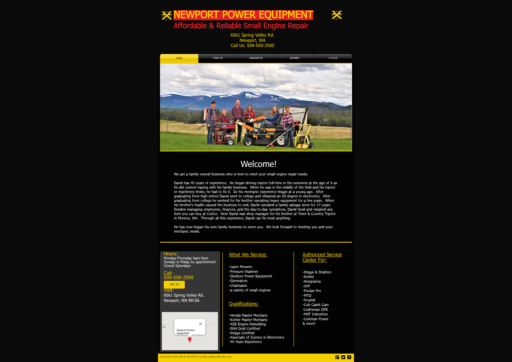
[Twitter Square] (343, 357)
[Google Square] (337, 357)
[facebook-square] (349, 357)
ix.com (227, 357)
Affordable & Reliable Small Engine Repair (241, 26)
